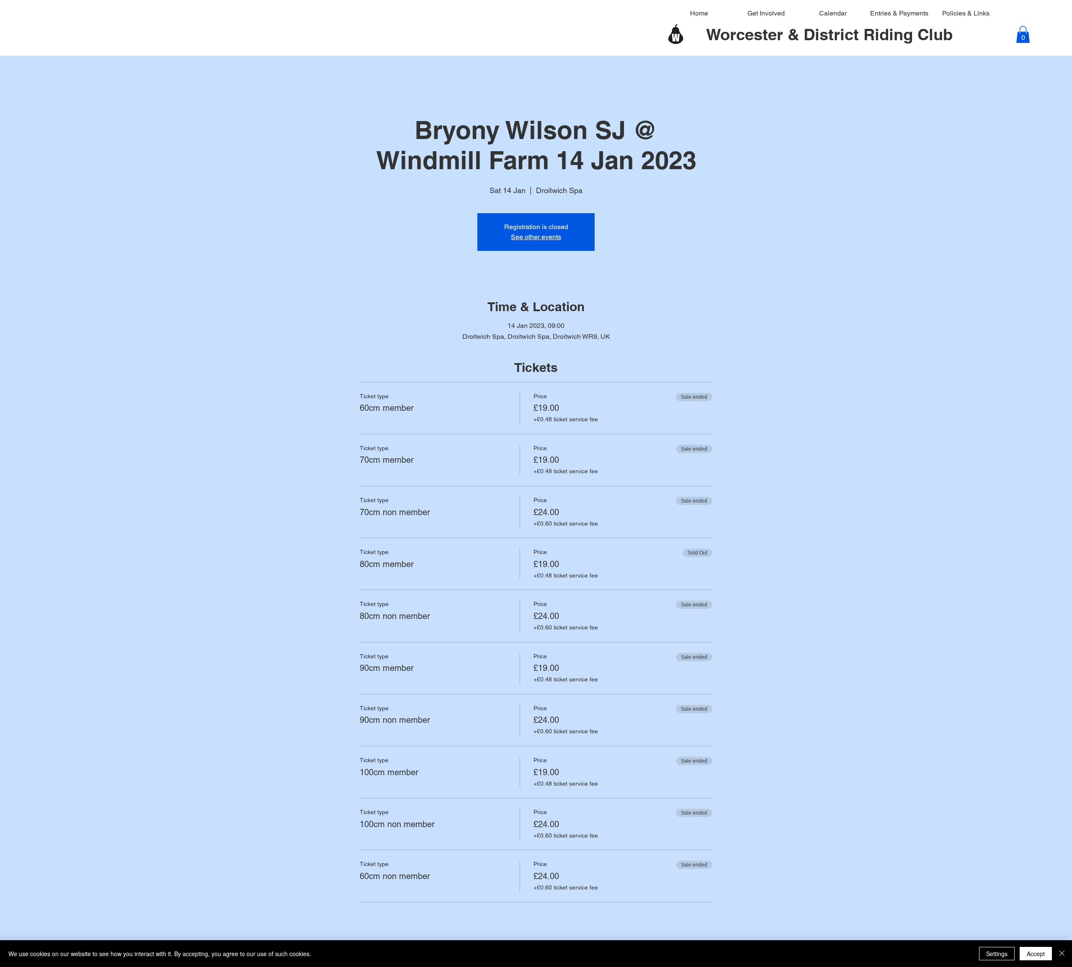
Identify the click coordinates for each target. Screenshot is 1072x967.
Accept (1036, 953)
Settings (997, 953)
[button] (1023, 34)
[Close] (1062, 953)
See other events (536, 237)
